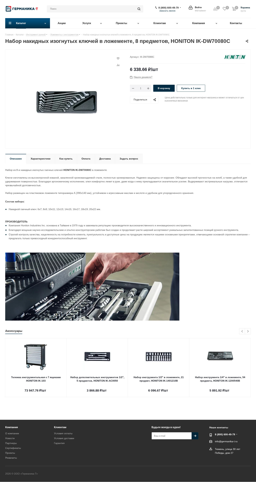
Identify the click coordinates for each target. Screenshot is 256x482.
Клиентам (60, 427)
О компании (12, 433)
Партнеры (11, 443)
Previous (242, 331)
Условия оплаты (63, 433)
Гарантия (59, 443)
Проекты (10, 452)
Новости (10, 438)
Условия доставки (64, 438)
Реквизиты (11, 457)
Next (248, 331)
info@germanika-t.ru (226, 441)
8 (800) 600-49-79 (168, 7)
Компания (11, 427)
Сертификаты (13, 448)
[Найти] (139, 8)
